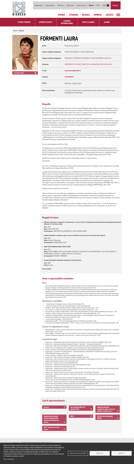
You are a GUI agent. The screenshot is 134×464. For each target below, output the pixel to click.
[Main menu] (118, 15)
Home (15, 30)
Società (109, 14)
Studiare (73, 14)
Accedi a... (115, 5)
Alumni (107, 22)
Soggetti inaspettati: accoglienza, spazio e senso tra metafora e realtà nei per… (106, 409)
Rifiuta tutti (99, 453)
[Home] (19, 9)
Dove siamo (70, 5)
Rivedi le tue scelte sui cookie (78, 453)
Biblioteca (61, 5)
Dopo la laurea (88, 22)
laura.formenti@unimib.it (73, 70)
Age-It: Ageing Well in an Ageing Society (77, 408)
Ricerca (86, 14)
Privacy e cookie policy (9, 459)
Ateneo (61, 14)
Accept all (121, 453)
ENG (98, 5)
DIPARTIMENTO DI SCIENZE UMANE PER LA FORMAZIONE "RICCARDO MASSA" (88, 64)
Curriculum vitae (19, 73)
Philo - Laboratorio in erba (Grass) (51, 428)
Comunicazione (49, 5)
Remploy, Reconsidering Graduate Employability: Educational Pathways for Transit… (51, 419)
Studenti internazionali (67, 22)
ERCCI (72, 416)
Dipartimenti (38, 5)
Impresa (98, 14)
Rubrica (91, 5)
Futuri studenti (24, 22)
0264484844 (69, 77)
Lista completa (46, 269)
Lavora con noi (81, 5)
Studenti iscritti (45, 22)
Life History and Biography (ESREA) (105, 417)
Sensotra (46, 407)
